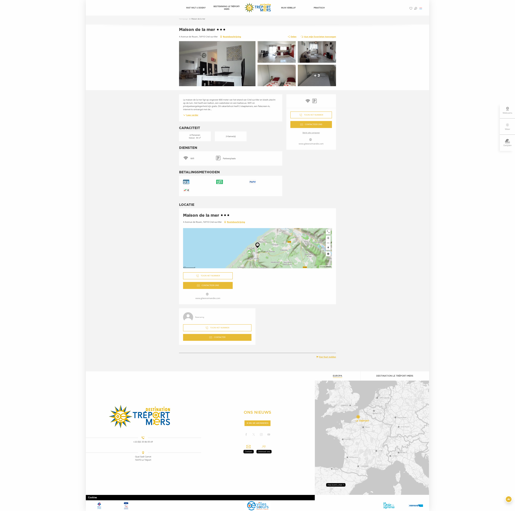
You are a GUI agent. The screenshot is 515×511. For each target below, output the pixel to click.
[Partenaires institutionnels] (99, 505)
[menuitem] (196, 7)
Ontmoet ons (264, 452)
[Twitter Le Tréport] (254, 434)
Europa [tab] (337, 376)
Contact (248, 452)
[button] (415, 8)
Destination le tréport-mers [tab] (394, 376)
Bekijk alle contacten (311, 132)
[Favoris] (411, 8)
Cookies (92, 497)
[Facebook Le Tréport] (246, 434)
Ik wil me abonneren (257, 423)
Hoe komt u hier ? (336, 485)
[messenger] (508, 502)
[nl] (421, 8)
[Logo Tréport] (143, 416)
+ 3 (317, 75)
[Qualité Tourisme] (126, 505)
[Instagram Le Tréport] (261, 434)
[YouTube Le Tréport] (269, 434)
